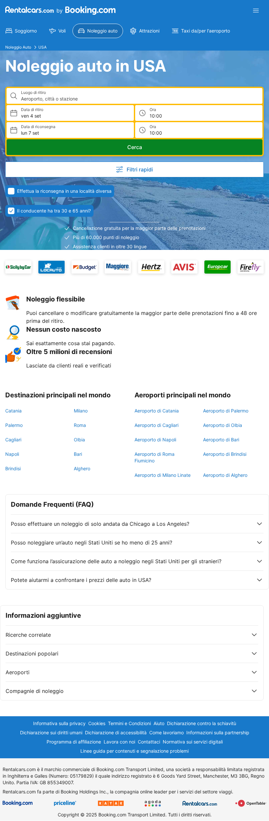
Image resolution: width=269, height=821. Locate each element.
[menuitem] (21, 31)
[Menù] (256, 10)
